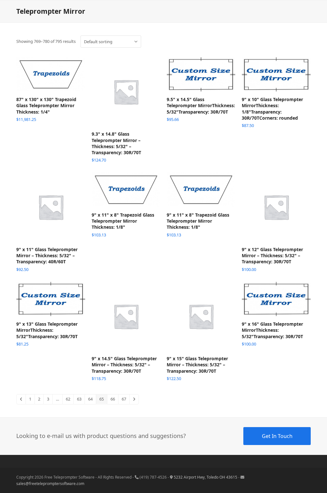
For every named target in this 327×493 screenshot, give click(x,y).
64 (90, 399)
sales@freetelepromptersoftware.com (50, 483)
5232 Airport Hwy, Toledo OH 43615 (205, 477)
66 (112, 399)
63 (79, 399)
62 (68, 399)
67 (124, 399)
